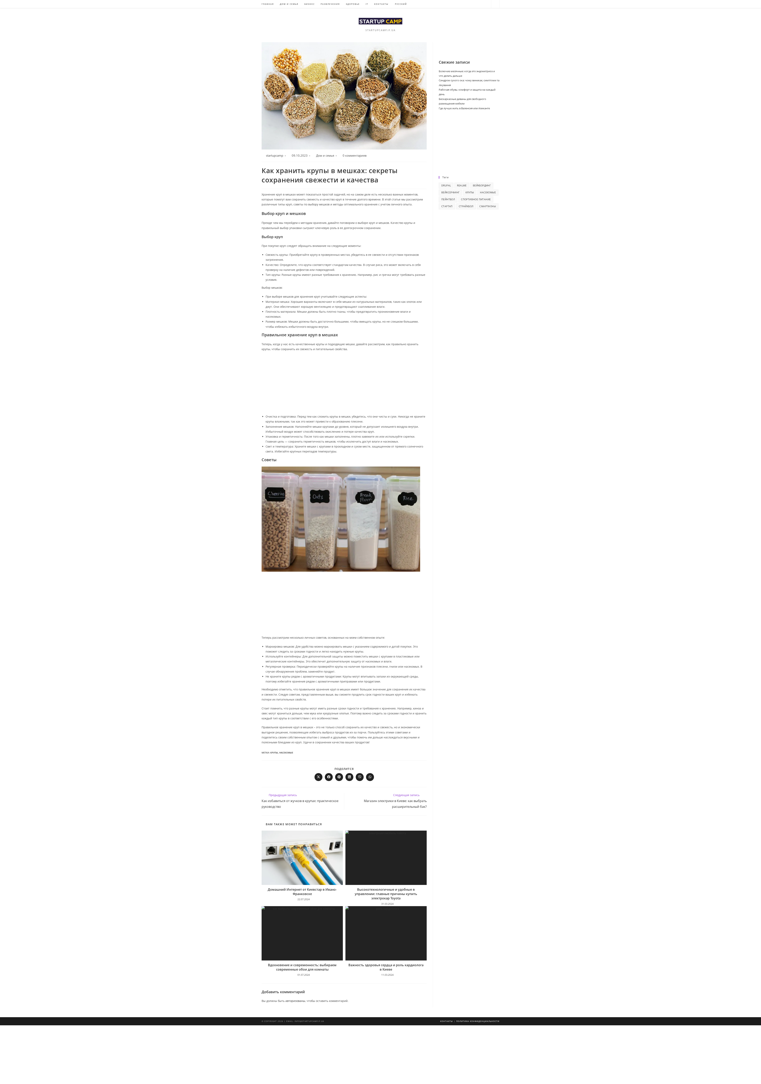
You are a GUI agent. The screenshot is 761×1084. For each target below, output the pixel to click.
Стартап (447, 206)
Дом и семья (325, 155)
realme (462, 185)
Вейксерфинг (450, 192)
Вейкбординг (482, 185)
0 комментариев (355, 155)
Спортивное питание (476, 199)
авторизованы (295, 1001)
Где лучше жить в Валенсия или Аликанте (464, 108)
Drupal (446, 185)
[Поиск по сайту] (495, 4)
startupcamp (274, 155)
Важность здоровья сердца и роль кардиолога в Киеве (386, 967)
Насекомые (286, 752)
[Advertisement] (344, 383)
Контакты (446, 1021)
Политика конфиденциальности (477, 1021)
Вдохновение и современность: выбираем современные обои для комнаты (302, 967)
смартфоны (487, 206)
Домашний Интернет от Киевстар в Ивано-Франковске (302, 891)
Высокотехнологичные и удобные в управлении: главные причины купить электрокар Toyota (386, 894)
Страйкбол (466, 206)
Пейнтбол (448, 199)
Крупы (274, 752)
